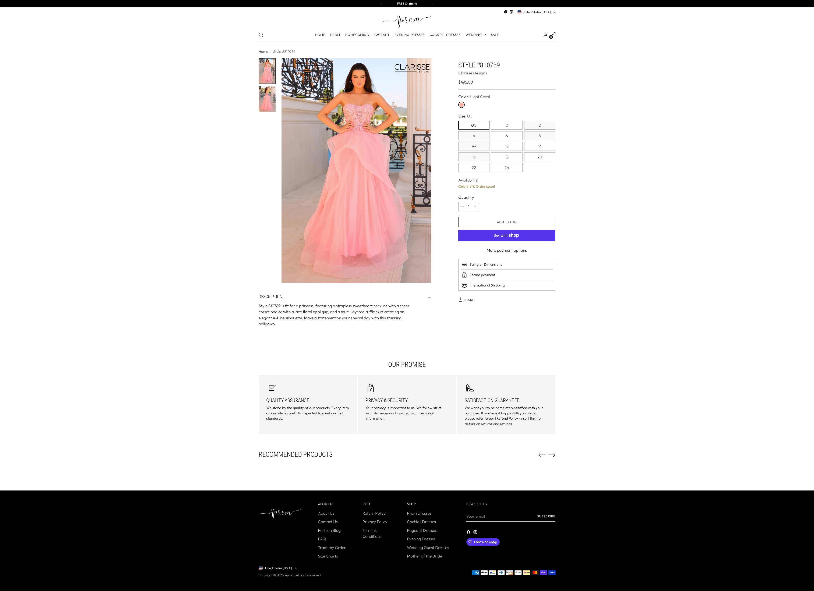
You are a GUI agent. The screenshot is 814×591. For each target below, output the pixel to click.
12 (507, 146)
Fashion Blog (329, 530)
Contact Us (328, 521)
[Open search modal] (261, 35)
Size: (465, 116)
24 (507, 167)
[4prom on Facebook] (506, 12)
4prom (289, 575)
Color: (474, 96)
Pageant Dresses (422, 530)
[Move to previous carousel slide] (542, 454)
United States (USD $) (537, 12)
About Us (326, 513)
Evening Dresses (421, 538)
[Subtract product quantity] (475, 206)
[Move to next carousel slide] (551, 454)
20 (539, 156)
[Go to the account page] (544, 35)
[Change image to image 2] (267, 99)
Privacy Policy (374, 521)
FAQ (322, 538)
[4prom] (407, 21)
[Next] (432, 3)
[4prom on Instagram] (511, 12)
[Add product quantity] (462, 206)
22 (474, 167)
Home (263, 51)
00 (473, 125)
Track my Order (332, 547)
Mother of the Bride (424, 556)
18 (507, 156)
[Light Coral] (461, 105)
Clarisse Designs (472, 72)
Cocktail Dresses (421, 521)
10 (474, 146)
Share (469, 300)
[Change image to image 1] (267, 71)
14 (540, 146)
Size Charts (328, 556)
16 (474, 156)
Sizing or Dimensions (486, 264)
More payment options (507, 250)
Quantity (466, 197)
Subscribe (546, 516)
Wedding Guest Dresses (428, 547)
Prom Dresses (419, 513)
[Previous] (381, 3)
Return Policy (374, 513)
